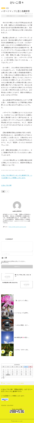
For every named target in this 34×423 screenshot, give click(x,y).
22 (26, 373)
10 (3, 371)
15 (26, 371)
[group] (17, 398)
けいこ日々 (17, 2)
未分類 (3, 8)
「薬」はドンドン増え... (21, 300)
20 (17, 373)
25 (8, 374)
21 (21, 373)
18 (8, 373)
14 (21, 371)
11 (8, 371)
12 (12, 371)
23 (30, 373)
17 (3, 373)
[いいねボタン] (3, 191)
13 (17, 371)
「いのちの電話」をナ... (21, 325)
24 (3, 374)
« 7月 (2, 378)
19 (12, 373)
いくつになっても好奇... (21, 312)
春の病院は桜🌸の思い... (21, 337)
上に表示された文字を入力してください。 (13, 261)
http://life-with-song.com (17, 226)
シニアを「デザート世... (21, 349)
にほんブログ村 (6, 185)
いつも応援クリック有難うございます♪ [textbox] (12, 395)
